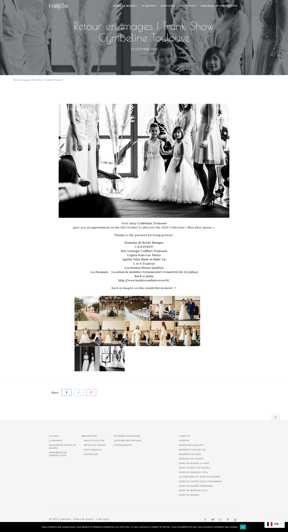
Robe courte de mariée (194, 467)
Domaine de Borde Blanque (144, 242)
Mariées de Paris (190, 454)
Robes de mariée (124, 6)
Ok (243, 526)
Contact (184, 436)
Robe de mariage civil (193, 472)
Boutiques (168, 6)
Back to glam (144, 276)
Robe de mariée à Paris (194, 463)
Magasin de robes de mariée (62, 446)
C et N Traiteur (144, 263)
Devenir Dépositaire (128, 440)
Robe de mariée (189, 495)
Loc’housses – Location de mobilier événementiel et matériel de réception (144, 272)
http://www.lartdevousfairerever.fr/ (144, 280)
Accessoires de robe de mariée (199, 476)
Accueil (54, 436)
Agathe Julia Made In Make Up (144, 259)
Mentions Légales (191, 445)
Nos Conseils (92, 449)
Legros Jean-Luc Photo (144, 255)
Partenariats (123, 445)
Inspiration (89, 436)
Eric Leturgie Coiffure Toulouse (144, 251)
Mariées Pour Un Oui (192, 449)
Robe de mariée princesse (196, 486)
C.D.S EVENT (144, 247)
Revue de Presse (95, 445)
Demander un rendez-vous (219, 6)
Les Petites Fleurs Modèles (144, 268)
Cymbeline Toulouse (152, 223)
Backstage (91, 454)
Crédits (184, 440)
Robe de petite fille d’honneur (200, 481)
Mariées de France (191, 458)
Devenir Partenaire (127, 436)
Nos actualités (94, 440)
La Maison (148, 6)
